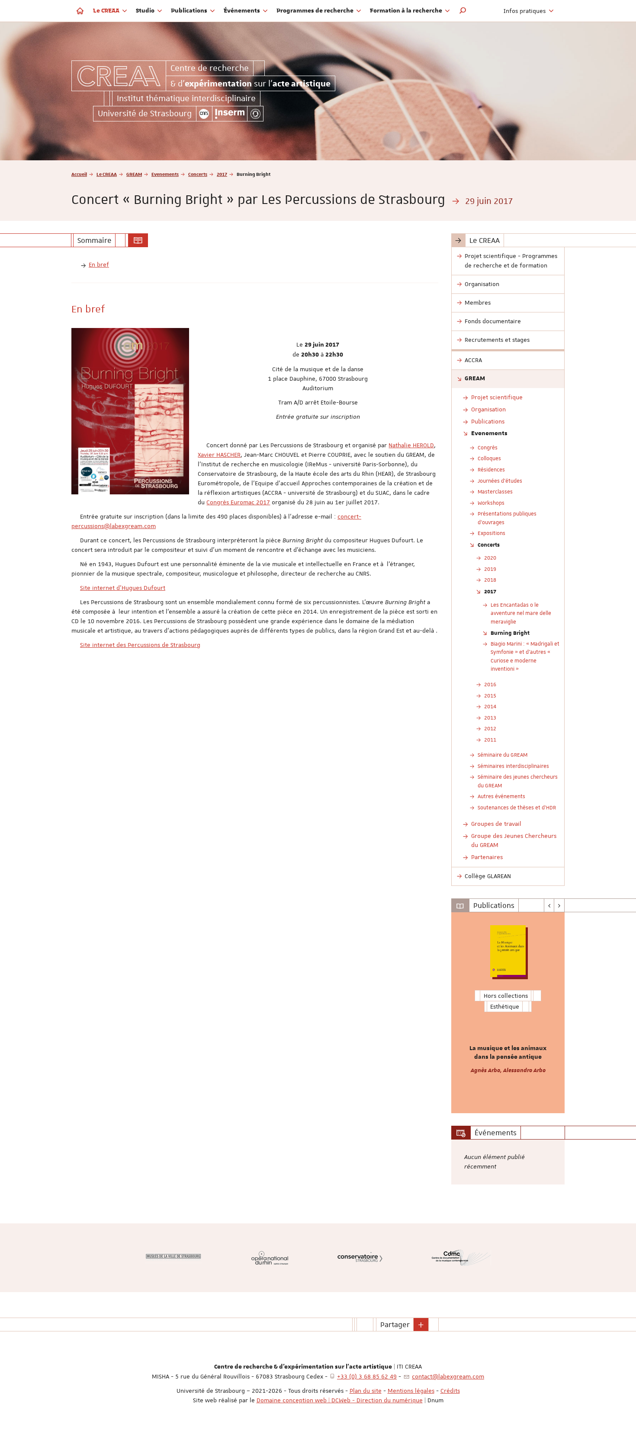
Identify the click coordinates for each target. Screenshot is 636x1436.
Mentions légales (411, 1391)
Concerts (197, 174)
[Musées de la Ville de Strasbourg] (173, 1258)
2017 (222, 174)
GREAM (134, 174)
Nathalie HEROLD (411, 445)
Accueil (79, 174)
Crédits (450, 1391)
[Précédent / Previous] (549, 905)
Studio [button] (146, 11)
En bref (99, 264)
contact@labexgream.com (448, 1376)
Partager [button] (395, 1324)
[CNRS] (204, 113)
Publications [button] (190, 11)
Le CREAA (106, 174)
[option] (508, 1012)
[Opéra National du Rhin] (270, 1258)
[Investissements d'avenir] (255, 113)
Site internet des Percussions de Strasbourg (140, 645)
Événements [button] (242, 11)
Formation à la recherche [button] (406, 11)
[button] (463, 11)
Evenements (165, 174)
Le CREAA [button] (107, 11)
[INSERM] (230, 113)
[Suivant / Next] (559, 905)
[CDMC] (461, 1258)
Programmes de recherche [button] (315, 11)
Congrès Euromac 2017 (238, 502)
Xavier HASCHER (219, 455)
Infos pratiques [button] (525, 11)
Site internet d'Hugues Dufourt (122, 588)
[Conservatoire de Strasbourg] (359, 1257)
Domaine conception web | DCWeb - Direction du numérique (340, 1400)
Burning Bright (510, 633)
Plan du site (366, 1391)
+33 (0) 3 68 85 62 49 (367, 1376)
